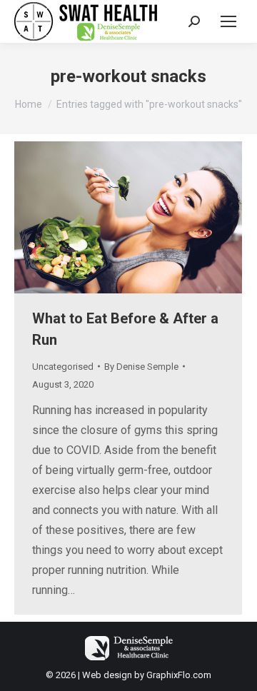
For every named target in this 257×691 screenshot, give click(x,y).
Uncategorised (63, 366)
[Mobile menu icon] (228, 21)
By (141, 366)
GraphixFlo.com (178, 675)
